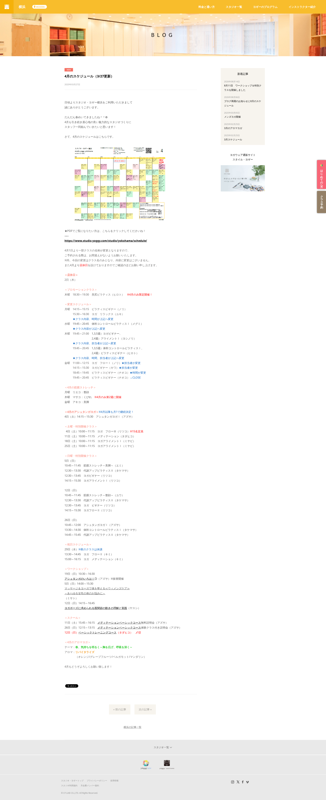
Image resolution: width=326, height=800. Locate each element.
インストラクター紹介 (302, 7)
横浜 (22, 6)
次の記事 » (145, 709)
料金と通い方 (206, 7)
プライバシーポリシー (97, 780)
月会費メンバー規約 (90, 785)
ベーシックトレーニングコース (97, 632)
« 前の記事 (119, 709)
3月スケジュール (233, 139)
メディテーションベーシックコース (119, 622)
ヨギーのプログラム (265, 7)
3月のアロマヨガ (233, 128)
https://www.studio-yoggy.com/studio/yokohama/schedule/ (106, 241)
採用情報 (114, 780)
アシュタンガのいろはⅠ (79, 579)
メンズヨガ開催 (232, 116)
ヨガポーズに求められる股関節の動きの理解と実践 (96, 608)
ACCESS (40, 6)
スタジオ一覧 (234, 7)
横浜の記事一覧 (132, 727)
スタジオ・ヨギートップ (72, 780)
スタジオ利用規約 (69, 785)
